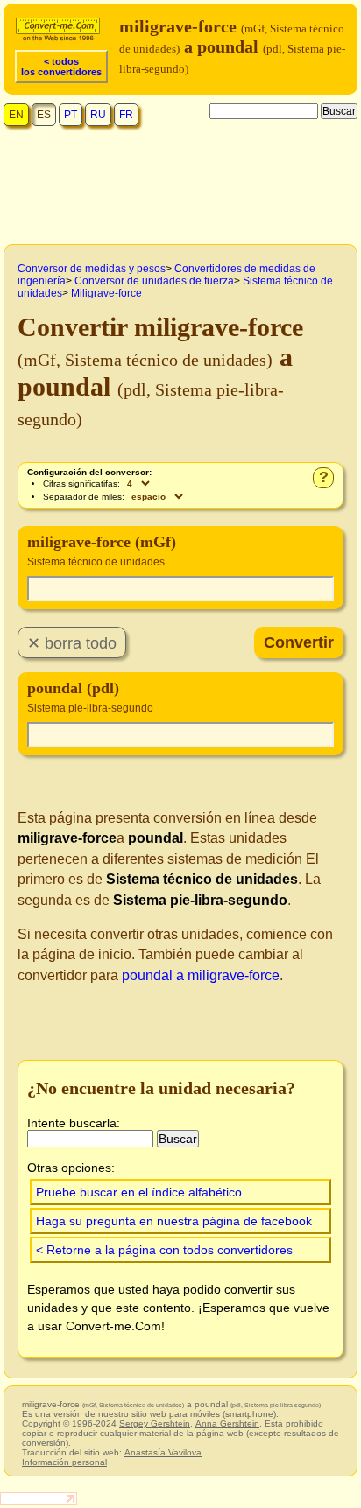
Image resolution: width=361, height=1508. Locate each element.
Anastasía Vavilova (163, 1452)
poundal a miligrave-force (201, 975)
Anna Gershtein (227, 1423)
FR (126, 115)
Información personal (64, 1462)
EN (16, 115)
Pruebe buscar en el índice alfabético (139, 1192)
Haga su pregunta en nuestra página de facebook (174, 1221)
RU (98, 115)
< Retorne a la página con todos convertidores (164, 1250)
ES (44, 115)
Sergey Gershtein (154, 1423)
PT (70, 115)
